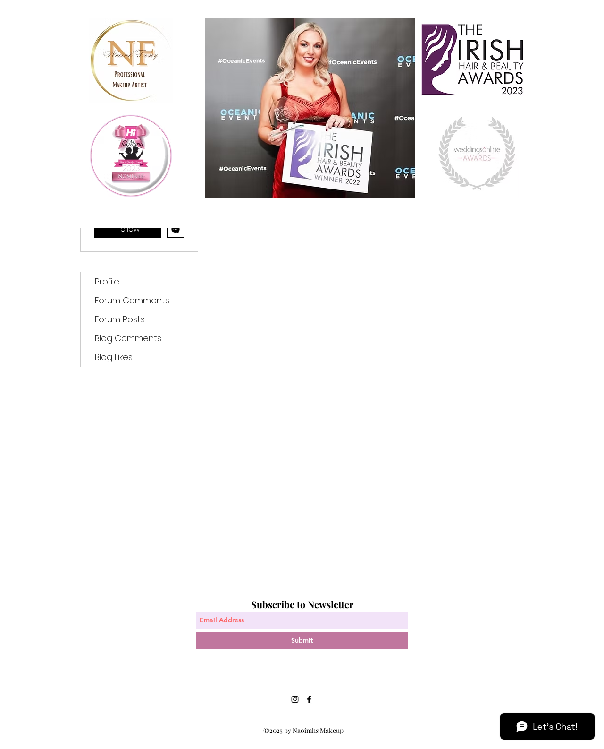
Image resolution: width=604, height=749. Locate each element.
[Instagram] (295, 699)
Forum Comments (132, 300)
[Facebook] (309, 699)
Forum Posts (120, 319)
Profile (107, 281)
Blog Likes (114, 357)
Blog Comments (128, 338)
